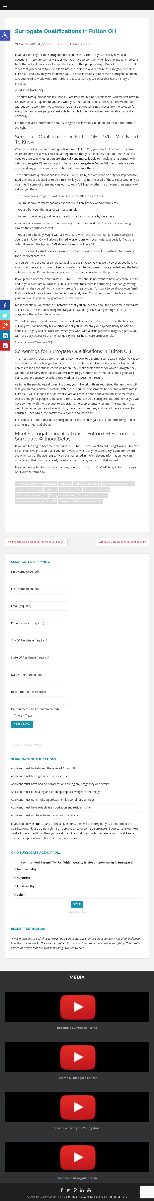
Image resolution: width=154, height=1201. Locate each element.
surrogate (51, 489)
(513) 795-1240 (118, 1196)
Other (20, 894)
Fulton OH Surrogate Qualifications (36, 483)
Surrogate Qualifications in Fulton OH (81, 501)
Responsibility (26, 869)
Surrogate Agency (70, 489)
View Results (77, 912)
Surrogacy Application (87, 483)
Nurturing (23, 878)
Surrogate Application (96, 489)
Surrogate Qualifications (75, 44)
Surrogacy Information (29, 489)
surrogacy (65, 483)
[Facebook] (5, 305)
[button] (5, 35)
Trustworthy (25, 886)
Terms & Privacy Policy (26, 744)
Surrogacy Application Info (118, 483)
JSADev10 (47, 44)
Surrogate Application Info (31, 495)
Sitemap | (102, 1196)
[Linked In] (5, 335)
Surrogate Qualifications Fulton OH (36, 501)
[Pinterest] (5, 346)
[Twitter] (5, 315)
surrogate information (62, 495)
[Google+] (5, 325)
